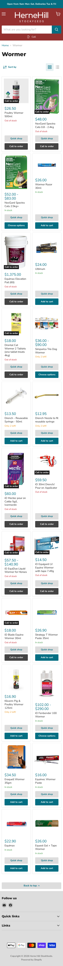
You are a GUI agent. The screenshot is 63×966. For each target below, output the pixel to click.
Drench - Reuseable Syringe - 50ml (16, 419)
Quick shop (16, 138)
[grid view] (50, 67)
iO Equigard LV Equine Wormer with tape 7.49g (44, 567)
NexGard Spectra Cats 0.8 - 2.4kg (45, 125)
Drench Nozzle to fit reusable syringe (46, 419)
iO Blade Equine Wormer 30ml (14, 636)
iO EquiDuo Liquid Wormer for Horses (16, 570)
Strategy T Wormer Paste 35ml (46, 636)
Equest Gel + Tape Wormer (46, 847)
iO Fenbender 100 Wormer (46, 714)
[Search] (56, 30)
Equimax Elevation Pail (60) (15, 280)
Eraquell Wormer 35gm (14, 781)
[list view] (57, 67)
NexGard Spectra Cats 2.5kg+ (15, 204)
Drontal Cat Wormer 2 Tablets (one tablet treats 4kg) (15, 350)
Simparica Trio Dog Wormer (46, 350)
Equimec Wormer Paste (45, 781)
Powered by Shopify (31, 959)
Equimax (10, 845)
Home (5, 45)
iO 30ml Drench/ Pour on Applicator (46, 486)
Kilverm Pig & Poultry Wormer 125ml (14, 704)
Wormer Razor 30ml (43, 186)
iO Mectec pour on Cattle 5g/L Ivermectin (15, 501)
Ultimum (40, 269)
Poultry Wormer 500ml (14, 114)
